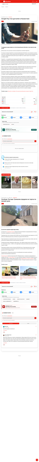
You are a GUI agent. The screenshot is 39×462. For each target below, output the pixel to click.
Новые (28, 323)
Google (13, 124)
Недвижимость (16, 301)
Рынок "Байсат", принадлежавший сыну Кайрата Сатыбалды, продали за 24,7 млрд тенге (28, 278)
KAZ (36, 1)
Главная (2, 6)
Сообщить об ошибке (4, 107)
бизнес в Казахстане (20, 299)
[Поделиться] (37, 460)
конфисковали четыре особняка (27, 258)
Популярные (11, 323)
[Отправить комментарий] (35, 141)
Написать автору (34, 21)
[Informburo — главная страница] (7, 1)
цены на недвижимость (7, 301)
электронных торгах (10, 231)
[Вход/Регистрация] (35, 1)
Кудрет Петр (10, 197)
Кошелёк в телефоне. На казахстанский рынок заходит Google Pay (20, 91)
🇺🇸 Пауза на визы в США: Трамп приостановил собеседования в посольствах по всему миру (19, 162)
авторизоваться (9, 138)
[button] (35, 3)
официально (15, 197)
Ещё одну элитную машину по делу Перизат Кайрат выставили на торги (9, 277)
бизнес (14, 299)
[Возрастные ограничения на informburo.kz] (33, 1)
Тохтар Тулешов (4, 255)
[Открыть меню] (2, 1)
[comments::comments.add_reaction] (4, 332)
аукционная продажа (7, 299)
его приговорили (11, 257)
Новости (6, 6)
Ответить (5, 330)
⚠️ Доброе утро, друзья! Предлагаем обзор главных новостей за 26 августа (16, 166)
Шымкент (28, 299)
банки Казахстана (6, 124)
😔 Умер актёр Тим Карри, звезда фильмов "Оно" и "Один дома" (14, 159)
